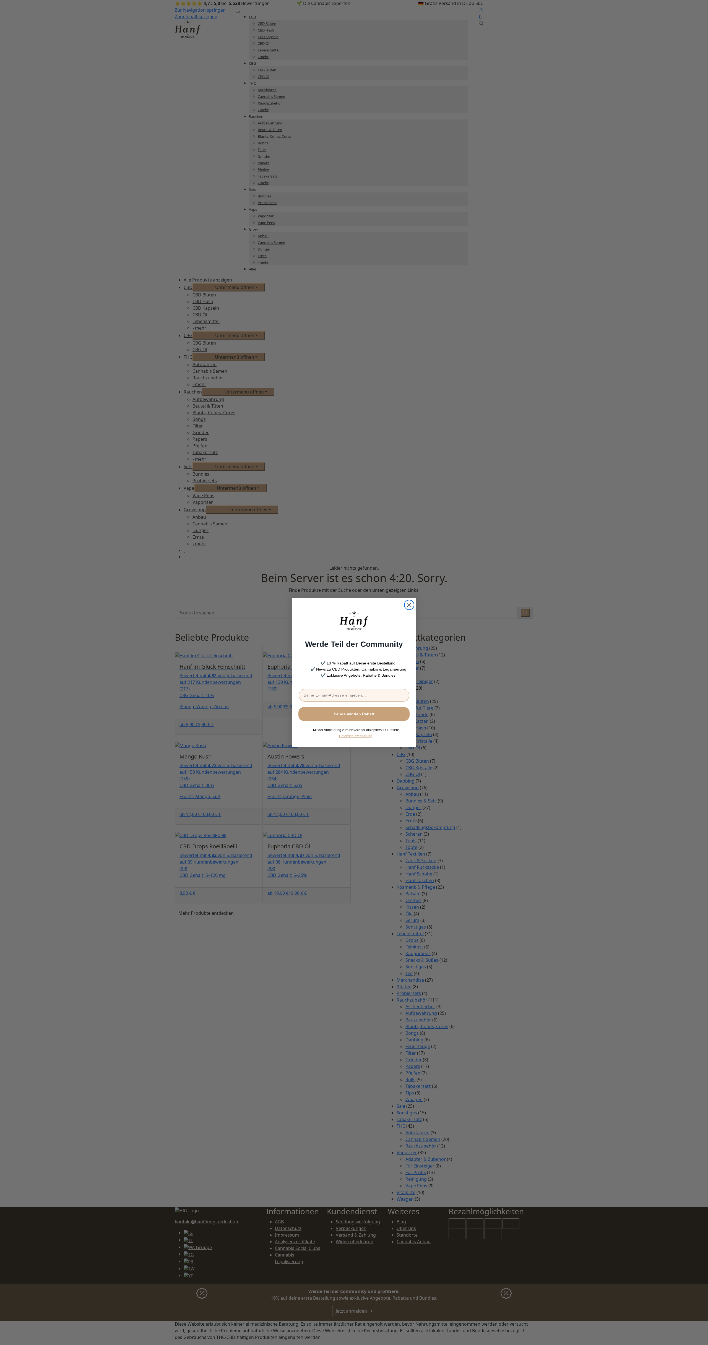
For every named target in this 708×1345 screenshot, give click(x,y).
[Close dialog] (409, 605)
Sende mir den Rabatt (354, 714)
